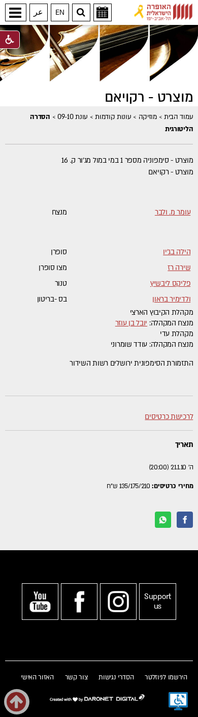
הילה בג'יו (176, 252)
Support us (157, 601)
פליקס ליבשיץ (170, 283)
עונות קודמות (113, 117)
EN (59, 12)
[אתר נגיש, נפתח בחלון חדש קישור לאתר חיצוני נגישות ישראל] (178, 701)
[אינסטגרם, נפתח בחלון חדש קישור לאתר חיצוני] (118, 601)
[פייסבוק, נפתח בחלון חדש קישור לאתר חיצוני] (79, 601)
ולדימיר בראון (171, 299)
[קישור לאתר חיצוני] (163, 12)
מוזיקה (148, 117)
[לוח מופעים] (102, 12)
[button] (15, 12)
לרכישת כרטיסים (169, 417)
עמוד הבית (178, 117)
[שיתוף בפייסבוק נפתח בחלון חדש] (185, 520)
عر (38, 12)
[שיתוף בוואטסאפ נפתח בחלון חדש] (163, 520)
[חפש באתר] (81, 12)
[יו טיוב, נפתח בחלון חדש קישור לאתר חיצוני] (40, 601)
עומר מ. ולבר (172, 212)
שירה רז (179, 268)
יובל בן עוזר (131, 323)
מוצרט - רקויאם (149, 97)
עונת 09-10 (72, 117)
